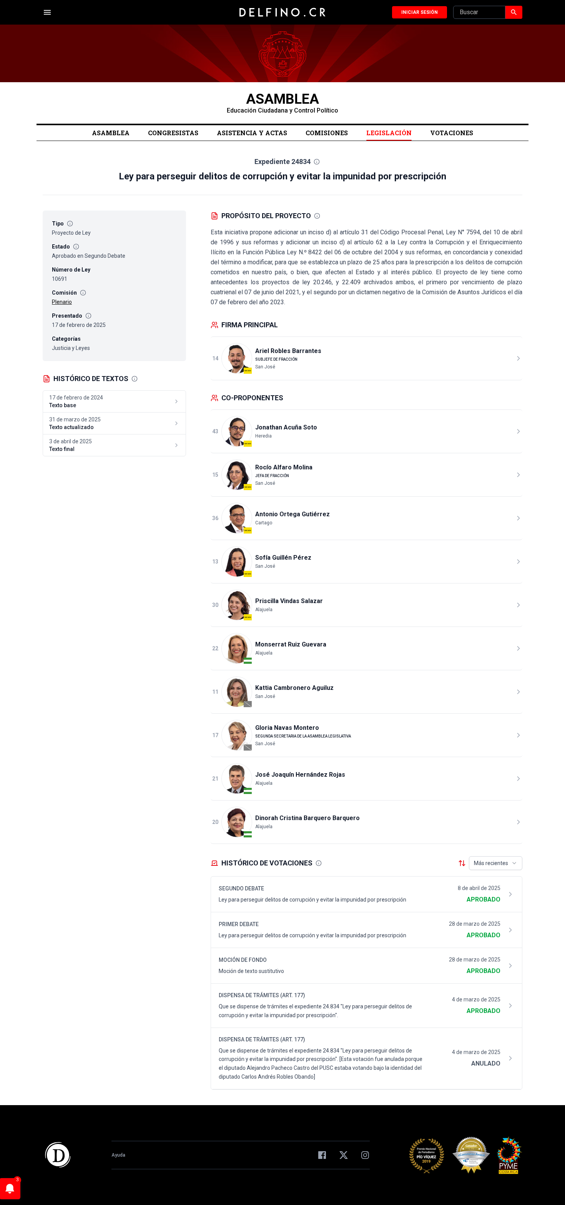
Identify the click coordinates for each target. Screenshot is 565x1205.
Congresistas (173, 133)
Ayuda (118, 1155)
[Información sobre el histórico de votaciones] (318, 863)
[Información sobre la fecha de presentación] (88, 315)
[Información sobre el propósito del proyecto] (317, 215)
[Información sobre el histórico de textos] (134, 378)
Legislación (389, 133)
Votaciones (451, 133)
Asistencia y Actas (252, 133)
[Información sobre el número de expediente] (316, 161)
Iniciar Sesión (419, 12)
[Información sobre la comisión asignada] (83, 292)
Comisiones (327, 133)
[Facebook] (322, 1155)
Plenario (62, 302)
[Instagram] (365, 1155)
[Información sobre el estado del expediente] (76, 246)
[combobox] (495, 863)
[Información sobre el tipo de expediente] (70, 223)
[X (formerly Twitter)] (343, 1155)
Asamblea (111, 133)
